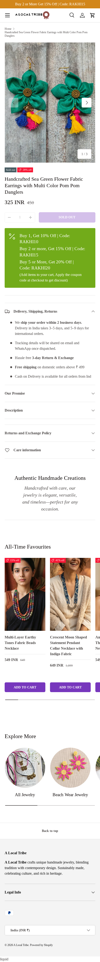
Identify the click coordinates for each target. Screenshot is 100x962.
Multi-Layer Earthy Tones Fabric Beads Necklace (20, 642)
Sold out (67, 217)
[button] (92, 15)
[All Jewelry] (25, 768)
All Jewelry (25, 794)
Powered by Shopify (41, 945)
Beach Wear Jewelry (70, 794)
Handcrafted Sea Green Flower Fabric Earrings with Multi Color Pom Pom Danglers (46, 34)
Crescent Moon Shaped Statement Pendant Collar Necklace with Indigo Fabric (68, 645)
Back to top (50, 831)
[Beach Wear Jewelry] (70, 768)
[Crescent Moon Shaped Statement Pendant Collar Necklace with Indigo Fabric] (70, 594)
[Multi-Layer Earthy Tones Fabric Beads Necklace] (25, 594)
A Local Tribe (21, 945)
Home (8, 28)
